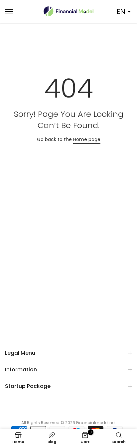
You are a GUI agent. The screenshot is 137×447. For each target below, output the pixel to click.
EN (120, 11)
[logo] (68, 11)
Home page (86, 139)
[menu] (19, 11)
